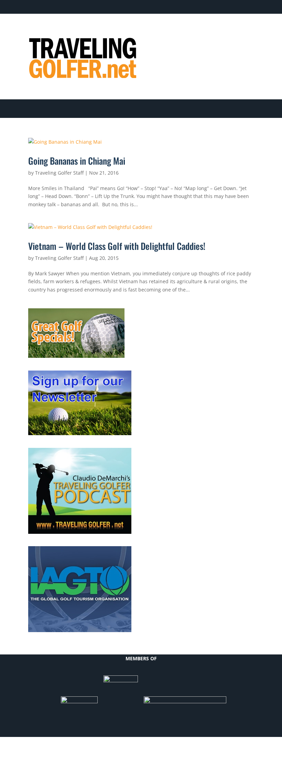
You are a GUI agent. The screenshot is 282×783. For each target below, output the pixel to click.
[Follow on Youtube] (234, 29)
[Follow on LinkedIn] (220, 29)
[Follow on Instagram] (248, 29)
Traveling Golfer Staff (59, 172)
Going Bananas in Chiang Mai (76, 160)
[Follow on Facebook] (193, 29)
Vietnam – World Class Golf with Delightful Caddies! (116, 246)
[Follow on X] (207, 29)
